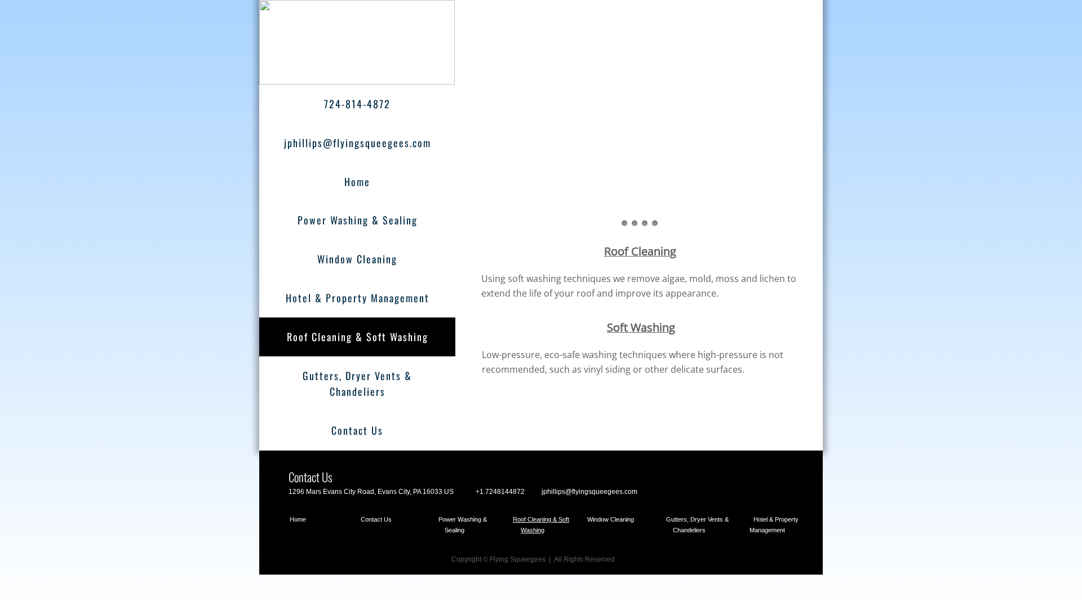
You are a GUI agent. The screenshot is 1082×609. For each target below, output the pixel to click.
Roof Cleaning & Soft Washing (357, 336)
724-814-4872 (357, 103)
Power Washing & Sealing (358, 220)
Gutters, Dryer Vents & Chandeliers (357, 383)
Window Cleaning (357, 258)
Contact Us (357, 430)
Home (357, 181)
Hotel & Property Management (357, 297)
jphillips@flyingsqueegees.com (357, 142)
